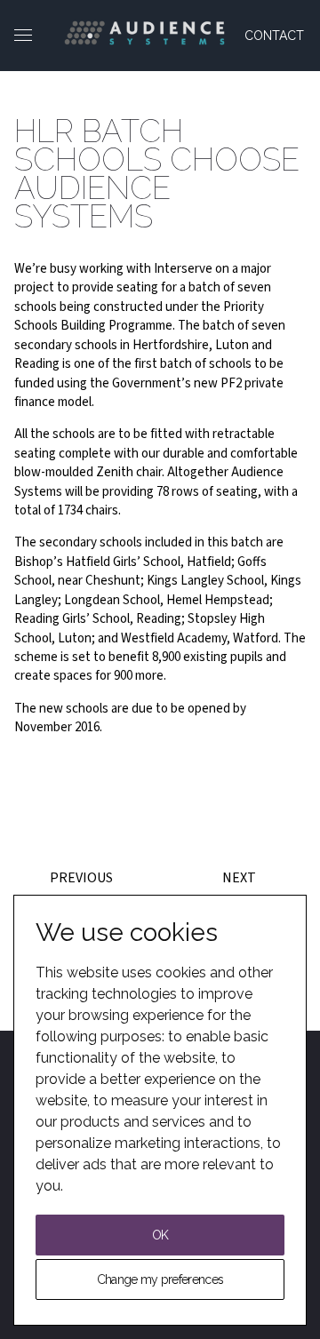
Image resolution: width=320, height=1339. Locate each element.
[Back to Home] (144, 32)
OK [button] (160, 1235)
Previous (81, 878)
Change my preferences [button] (160, 1279)
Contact (274, 35)
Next (239, 878)
